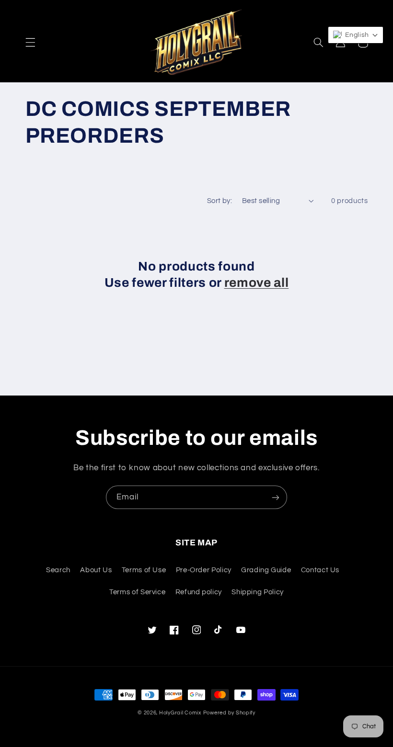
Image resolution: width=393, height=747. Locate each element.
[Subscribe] (276, 497)
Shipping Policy (257, 592)
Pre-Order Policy (203, 570)
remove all (256, 283)
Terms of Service (137, 592)
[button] (30, 43)
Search (58, 570)
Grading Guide (266, 570)
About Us (96, 570)
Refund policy (198, 592)
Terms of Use (144, 570)
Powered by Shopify (229, 712)
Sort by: (219, 200)
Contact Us (320, 570)
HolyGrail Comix (180, 712)
